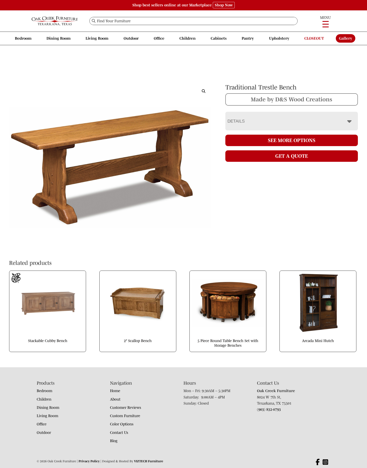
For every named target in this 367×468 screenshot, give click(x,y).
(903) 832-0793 (269, 409)
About (115, 399)
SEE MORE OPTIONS (291, 140)
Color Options (121, 424)
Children (187, 38)
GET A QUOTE (291, 156)
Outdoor (131, 38)
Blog (113, 441)
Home (115, 391)
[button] (203, 91)
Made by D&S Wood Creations (291, 99)
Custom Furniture (125, 416)
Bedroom (23, 38)
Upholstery (279, 38)
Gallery (345, 38)
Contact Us (119, 432)
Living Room (97, 38)
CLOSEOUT (314, 38)
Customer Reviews (125, 407)
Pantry (248, 38)
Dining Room (59, 38)
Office (159, 38)
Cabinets (219, 38)
